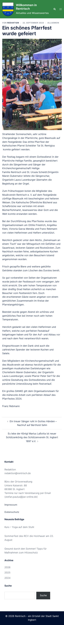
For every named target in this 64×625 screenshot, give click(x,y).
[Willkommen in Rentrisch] (8, 9)
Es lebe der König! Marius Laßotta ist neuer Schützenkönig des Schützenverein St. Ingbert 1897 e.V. (32, 437)
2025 (7, 572)
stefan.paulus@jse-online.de (21, 496)
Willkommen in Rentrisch (26, 6)
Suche (43, 595)
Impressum (10, 504)
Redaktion (13, 23)
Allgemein (53, 23)
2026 (7, 567)
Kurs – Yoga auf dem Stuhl (19, 527)
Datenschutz (11, 511)
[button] (54, 9)
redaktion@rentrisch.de (17, 473)
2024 (7, 577)
